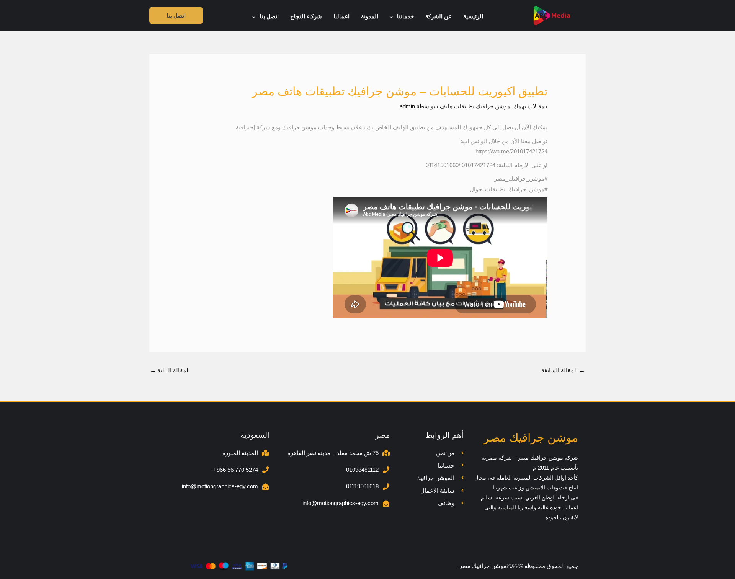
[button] (393, 16)
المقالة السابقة (563, 370)
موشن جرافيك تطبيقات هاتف (475, 106)
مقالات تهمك (528, 106)
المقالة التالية (170, 370)
